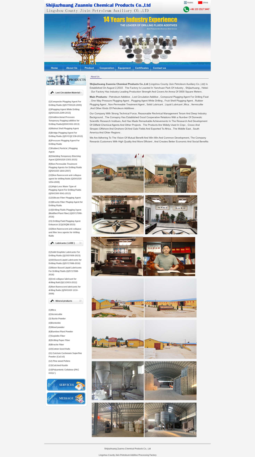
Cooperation (107, 67)
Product (89, 67)
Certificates (142, 67)
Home (54, 67)
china (205, 2)
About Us (71, 67)
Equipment (124, 67)
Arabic (190, 2)
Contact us (159, 67)
